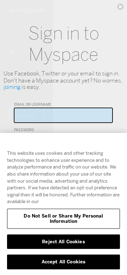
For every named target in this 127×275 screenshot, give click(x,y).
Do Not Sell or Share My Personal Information (63, 219)
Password (24, 130)
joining (12, 87)
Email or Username (32, 104)
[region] (63, 204)
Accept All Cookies (63, 261)
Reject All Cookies (63, 241)
